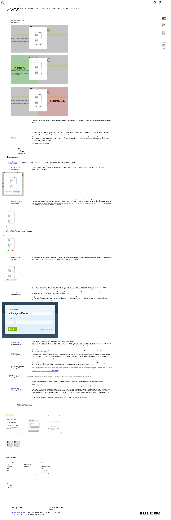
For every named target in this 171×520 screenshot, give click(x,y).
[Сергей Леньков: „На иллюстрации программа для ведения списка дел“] (34, 425)
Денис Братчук (15, 353)
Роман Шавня (15, 257)
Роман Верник (12, 162)
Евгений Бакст (15, 388)
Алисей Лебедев (16, 293)
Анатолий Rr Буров (15, 375)
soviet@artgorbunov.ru (18, 512)
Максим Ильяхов (16, 342)
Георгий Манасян (16, 201)
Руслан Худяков (16, 167)
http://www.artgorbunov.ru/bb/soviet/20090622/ (45, 371)
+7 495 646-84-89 (16, 514)
